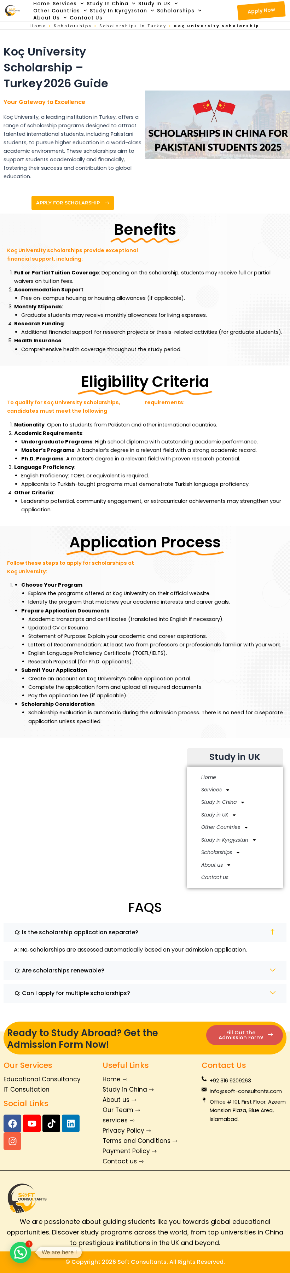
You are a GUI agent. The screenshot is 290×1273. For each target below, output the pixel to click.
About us (46, 17)
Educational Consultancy (42, 1079)
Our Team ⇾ (121, 1110)
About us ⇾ (119, 1099)
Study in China (107, 3)
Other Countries (56, 10)
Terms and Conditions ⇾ (140, 1141)
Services (65, 3)
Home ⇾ (115, 1079)
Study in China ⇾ (128, 1089)
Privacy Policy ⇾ (127, 1130)
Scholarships (176, 10)
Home (41, 3)
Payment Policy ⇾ (130, 1151)
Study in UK (154, 3)
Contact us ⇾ (123, 1161)
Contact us (86, 17)
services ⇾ (118, 1120)
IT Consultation (27, 1089)
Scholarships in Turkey (133, 26)
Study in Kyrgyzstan (118, 10)
